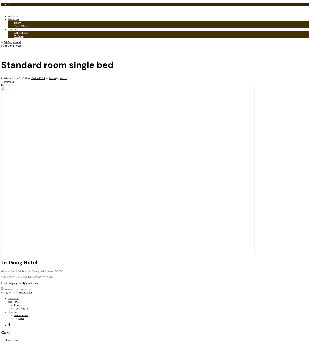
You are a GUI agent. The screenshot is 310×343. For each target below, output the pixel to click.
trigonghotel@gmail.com (23, 283)
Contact (13, 29)
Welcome (13, 16)
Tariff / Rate (21, 26)
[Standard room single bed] (127, 254)
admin (63, 78)
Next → (5, 85)
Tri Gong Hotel (9, 340)
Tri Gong (19, 36)
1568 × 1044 (38, 78)
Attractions (21, 33)
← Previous (7, 81)
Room (17, 22)
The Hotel (13, 19)
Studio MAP (25, 292)
